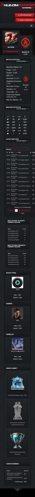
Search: (8, 149)
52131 (8, 203)
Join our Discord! (25, 15)
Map (19, 152)
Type (33, 152)
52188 (8, 159)
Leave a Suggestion (25, 20)
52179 (8, 181)
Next (22, 213)
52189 (8, 155)
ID (7, 152)
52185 (8, 172)
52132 (8, 199)
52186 (8, 168)
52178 (8, 185)
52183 (8, 177)
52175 (8, 190)
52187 (8, 164)
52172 (8, 194)
